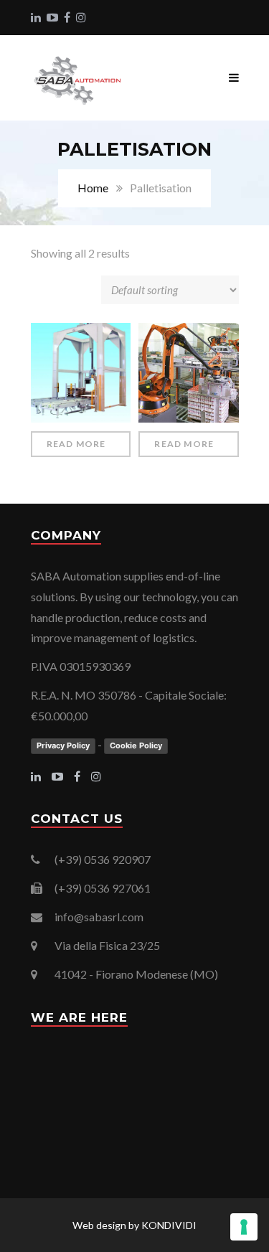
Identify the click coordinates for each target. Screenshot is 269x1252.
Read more (76, 443)
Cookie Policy (136, 745)
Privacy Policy (63, 745)
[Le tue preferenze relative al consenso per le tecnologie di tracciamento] (244, 1227)
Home (92, 187)
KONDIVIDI (169, 1225)
